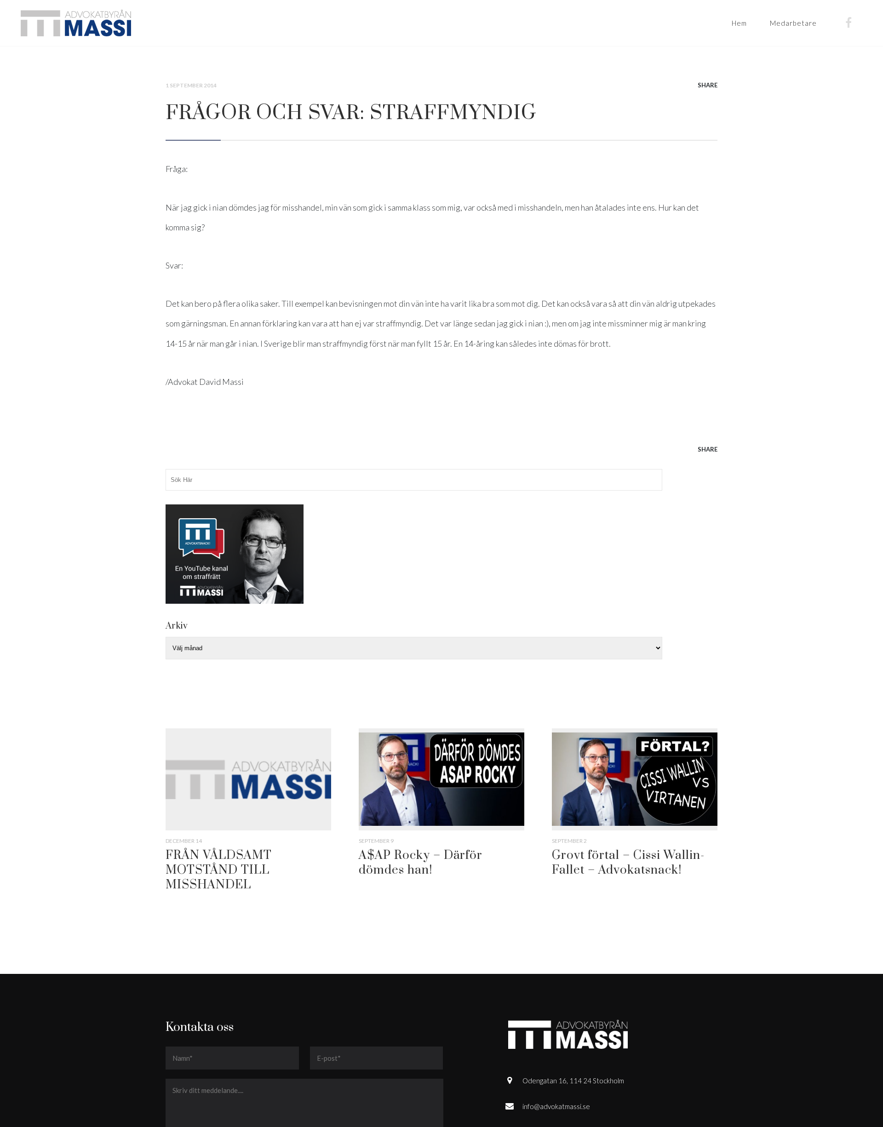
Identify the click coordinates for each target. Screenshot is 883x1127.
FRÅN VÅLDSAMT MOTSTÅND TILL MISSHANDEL (219, 870)
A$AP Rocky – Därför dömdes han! (420, 863)
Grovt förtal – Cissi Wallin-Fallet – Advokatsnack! (628, 863)
